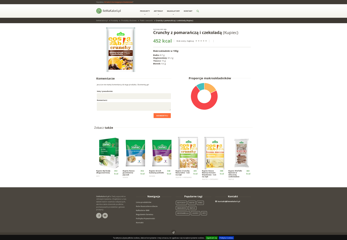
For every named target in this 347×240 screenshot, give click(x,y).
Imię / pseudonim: (105, 91)
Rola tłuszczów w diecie (147, 206)
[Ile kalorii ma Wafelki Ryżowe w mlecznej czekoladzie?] (241, 153)
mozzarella (183, 213)
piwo (200, 203)
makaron (181, 208)
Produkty (145, 11)
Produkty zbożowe (129, 20)
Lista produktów (143, 202)
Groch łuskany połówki (156, 172)
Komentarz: (102, 100)
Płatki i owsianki (146, 20)
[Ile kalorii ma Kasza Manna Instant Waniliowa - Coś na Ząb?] (215, 153)
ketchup (181, 203)
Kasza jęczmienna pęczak (128, 173)
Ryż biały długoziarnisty (103, 172)
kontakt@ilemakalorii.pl (229, 201)
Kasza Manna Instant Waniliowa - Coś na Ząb (209, 174)
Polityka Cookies (226, 238)
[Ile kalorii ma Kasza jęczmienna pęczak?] (136, 153)
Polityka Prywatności (145, 218)
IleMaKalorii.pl (102, 20)
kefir (191, 203)
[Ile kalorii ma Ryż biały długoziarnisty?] (109, 153)
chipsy (195, 213)
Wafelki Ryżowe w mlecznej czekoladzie (235, 174)
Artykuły (158, 11)
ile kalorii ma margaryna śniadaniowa (118, 2)
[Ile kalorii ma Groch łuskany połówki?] (162, 153)
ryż (204, 213)
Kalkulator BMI (142, 210)
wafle (192, 208)
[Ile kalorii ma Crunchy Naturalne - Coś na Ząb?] (189, 153)
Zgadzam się (211, 238)
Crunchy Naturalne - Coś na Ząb (182, 173)
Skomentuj (162, 116)
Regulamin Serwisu (144, 214)
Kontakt (188, 11)
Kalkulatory (173, 11)
